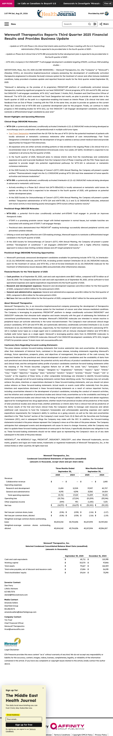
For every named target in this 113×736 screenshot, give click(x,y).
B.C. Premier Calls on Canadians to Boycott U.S (32, 3)
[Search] (89, 24)
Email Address (13, 715)
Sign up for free (23, 724)
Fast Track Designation (19, 133)
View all (107, 3)
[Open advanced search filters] (94, 24)
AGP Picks (7, 3)
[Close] (43, 688)
